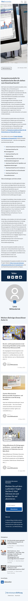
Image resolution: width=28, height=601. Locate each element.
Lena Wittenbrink (12, 364)
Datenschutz (11, 595)
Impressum (17, 595)
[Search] (21, 1)
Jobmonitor (2, 582)
